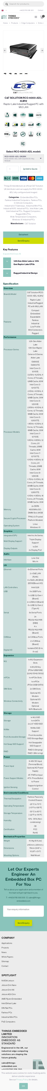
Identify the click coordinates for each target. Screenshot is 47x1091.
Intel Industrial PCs (14, 211)
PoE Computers (8, 1022)
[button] (4, 10)
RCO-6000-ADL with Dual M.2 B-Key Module (19, 158)
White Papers (7, 957)
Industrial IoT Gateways (15, 206)
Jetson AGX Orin (9, 994)
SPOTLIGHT (9, 975)
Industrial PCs (23, 208)
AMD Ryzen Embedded (12, 999)
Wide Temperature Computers (23, 217)
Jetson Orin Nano (9, 985)
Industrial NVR (10, 208)
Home (5, 23)
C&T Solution (30, 223)
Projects (5, 948)
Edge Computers (28, 23)
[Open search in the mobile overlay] (23, 4)
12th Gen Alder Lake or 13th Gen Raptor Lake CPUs (26, 262)
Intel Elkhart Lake (9, 1003)
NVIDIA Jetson (8, 981)
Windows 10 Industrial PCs (23, 219)
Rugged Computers (31, 211)
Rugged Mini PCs (23, 214)
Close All (17, 254)
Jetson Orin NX (8, 990)
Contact (40, 10)
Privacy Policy (22, 1079)
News (4, 952)
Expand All (7, 254)
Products (14, 23)
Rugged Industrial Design (25, 273)
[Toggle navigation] (35, 17)
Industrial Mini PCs (34, 206)
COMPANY (8, 937)
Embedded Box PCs (29, 197)
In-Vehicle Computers (23, 203)
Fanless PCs (36, 200)
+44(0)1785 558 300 (26, 10)
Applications (7, 943)
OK (23, 1086)
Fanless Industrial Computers (17, 200)
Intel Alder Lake (36, 208)
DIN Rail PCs (7, 1008)
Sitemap (5, 961)
